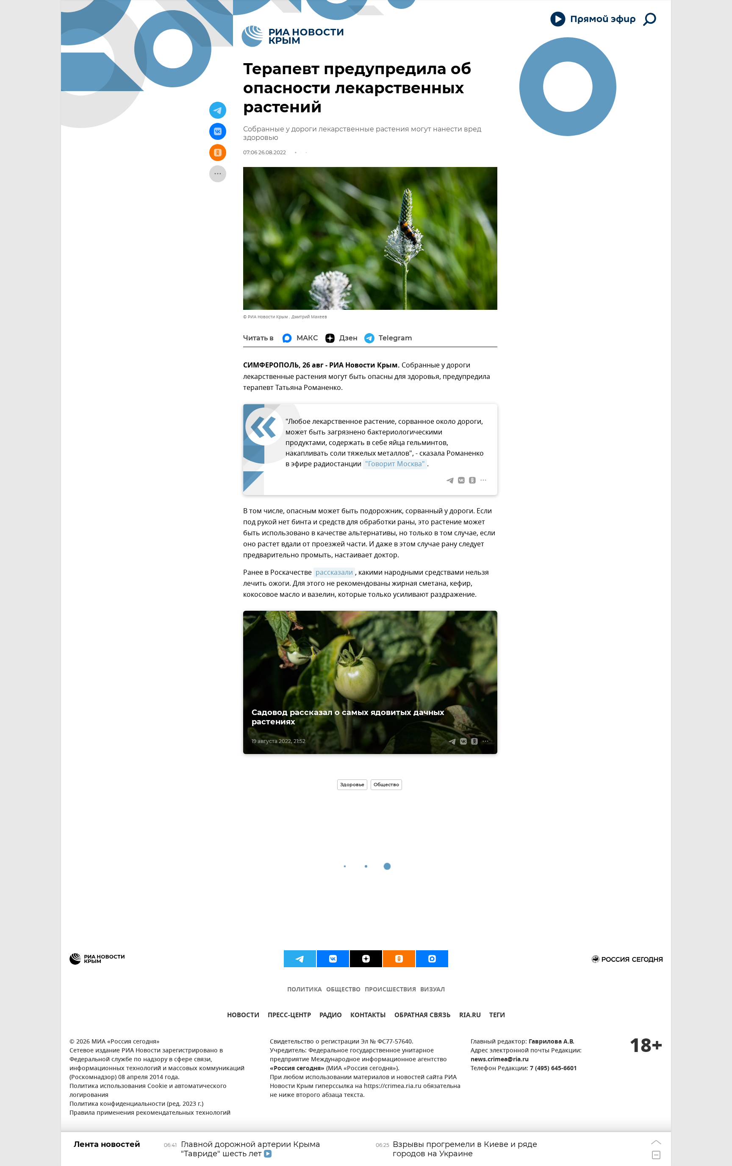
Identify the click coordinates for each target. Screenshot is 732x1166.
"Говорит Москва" (395, 464)
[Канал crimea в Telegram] (300, 958)
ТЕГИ (497, 1016)
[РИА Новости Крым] (292, 36)
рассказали (334, 573)
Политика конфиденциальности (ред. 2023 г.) (136, 1104)
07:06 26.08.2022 (264, 152)
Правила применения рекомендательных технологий (149, 1113)
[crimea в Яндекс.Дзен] (366, 958)
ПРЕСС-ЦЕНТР (289, 1016)
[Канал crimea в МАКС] (432, 958)
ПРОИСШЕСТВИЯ (390, 990)
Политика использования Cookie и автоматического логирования (148, 1091)
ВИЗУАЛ (432, 990)
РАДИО (330, 1016)
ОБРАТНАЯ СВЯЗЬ (422, 1016)
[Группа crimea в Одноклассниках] (399, 958)
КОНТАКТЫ (368, 1016)
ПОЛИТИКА (304, 990)
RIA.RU (470, 1016)
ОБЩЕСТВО (343, 990)
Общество (386, 785)
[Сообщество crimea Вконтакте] (333, 958)
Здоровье (352, 785)
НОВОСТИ (243, 1016)
